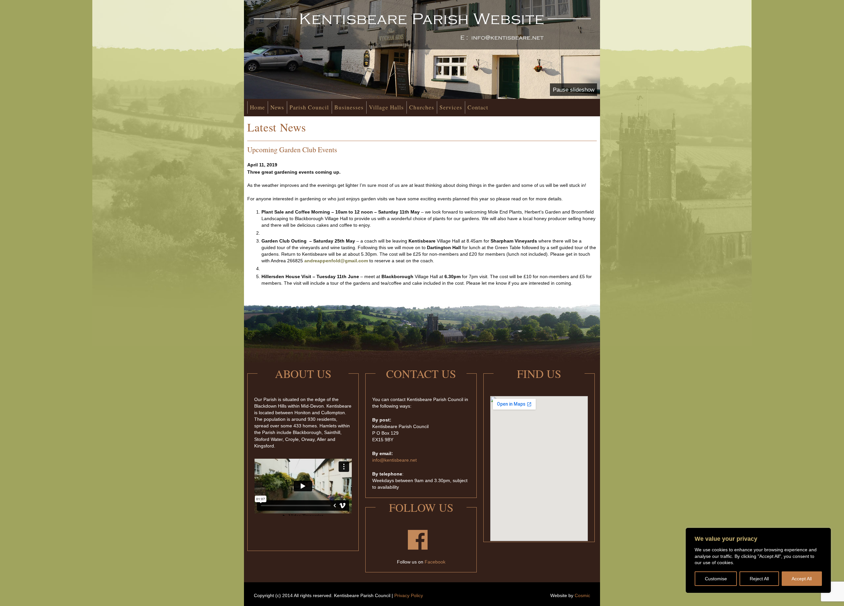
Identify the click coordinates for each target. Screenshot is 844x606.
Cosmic (582, 595)
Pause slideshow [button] (573, 89)
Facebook (435, 561)
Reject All (759, 578)
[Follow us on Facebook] (418, 548)
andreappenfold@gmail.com (336, 260)
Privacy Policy (408, 595)
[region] (758, 560)
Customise (716, 578)
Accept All (802, 578)
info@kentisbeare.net (394, 460)
